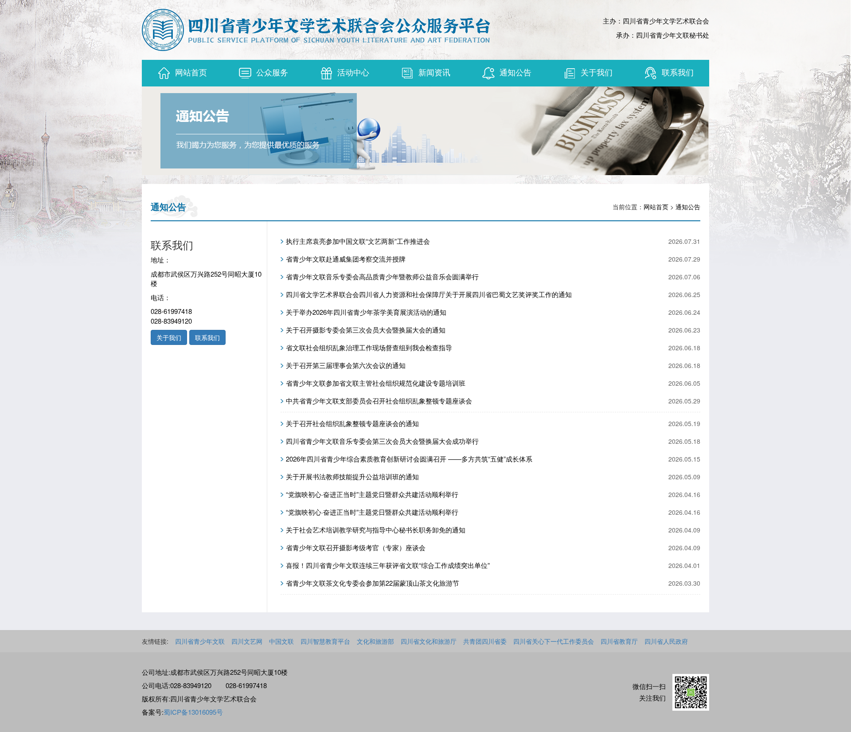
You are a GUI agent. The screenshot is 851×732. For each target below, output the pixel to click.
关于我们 (597, 72)
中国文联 (281, 641)
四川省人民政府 (666, 641)
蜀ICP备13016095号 (193, 711)
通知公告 (515, 72)
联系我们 (678, 72)
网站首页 (191, 72)
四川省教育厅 (619, 641)
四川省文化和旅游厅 (429, 641)
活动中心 (353, 72)
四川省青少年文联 (200, 641)
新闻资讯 (434, 72)
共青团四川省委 (485, 641)
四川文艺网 (246, 641)
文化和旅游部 (375, 641)
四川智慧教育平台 (325, 641)
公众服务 (272, 72)
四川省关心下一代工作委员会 (553, 641)
